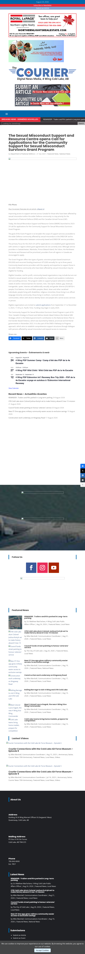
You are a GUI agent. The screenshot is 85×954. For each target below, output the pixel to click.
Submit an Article (42, 8)
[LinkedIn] (82, 475)
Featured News (53, 154)
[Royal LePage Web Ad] (42, 36)
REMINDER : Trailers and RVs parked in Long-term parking (30, 397)
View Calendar (14, 388)
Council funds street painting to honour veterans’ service (30, 408)
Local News (65, 624)
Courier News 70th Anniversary (20, 757)
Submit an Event (19, 938)
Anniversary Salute (66, 754)
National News (64, 154)
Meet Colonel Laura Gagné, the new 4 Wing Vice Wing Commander (45, 705)
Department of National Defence (23, 154)
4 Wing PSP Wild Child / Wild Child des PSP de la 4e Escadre (44, 370)
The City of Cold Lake (35, 651)
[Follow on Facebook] (31, 568)
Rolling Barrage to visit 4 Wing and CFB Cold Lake (46, 690)
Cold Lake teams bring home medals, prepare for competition (46, 720)
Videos (57, 757)
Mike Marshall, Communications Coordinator (44, 636)
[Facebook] (82, 466)
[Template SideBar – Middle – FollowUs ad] (42, 493)
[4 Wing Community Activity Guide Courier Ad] (36, 61)
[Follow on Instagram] (42, 568)
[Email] (82, 480)
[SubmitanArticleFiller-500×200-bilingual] (42, 106)
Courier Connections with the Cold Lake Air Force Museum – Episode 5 (41, 772)
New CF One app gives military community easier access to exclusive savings (38, 411)
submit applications (43, 305)
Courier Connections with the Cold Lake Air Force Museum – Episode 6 (41, 749)
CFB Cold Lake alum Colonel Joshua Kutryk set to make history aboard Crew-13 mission (42, 401)
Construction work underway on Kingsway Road (27, 418)
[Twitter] (82, 470)
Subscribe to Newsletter (43, 5)
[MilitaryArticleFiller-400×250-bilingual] (42, 519)
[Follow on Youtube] (54, 568)
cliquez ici (40, 209)
